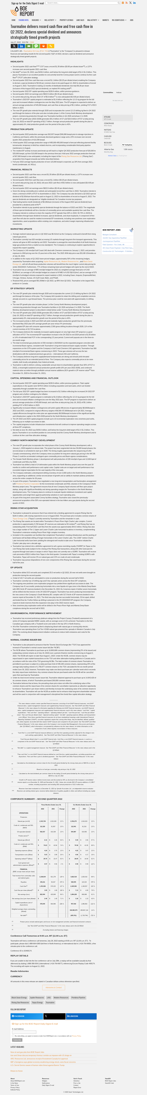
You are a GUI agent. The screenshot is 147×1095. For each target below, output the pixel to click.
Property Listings (66, 20)
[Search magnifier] (118, 2)
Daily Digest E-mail (48, 1085)
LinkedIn (74, 1016)
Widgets (44, 1081)
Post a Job (77, 1083)
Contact (76, 1085)
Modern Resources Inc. (70, 261)
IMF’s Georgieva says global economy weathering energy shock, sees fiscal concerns (43, 1062)
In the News (14, 1083)
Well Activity (49, 20)
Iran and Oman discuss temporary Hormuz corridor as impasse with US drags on (41, 1055)
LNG (49, 998)
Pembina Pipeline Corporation (27, 484)
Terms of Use (15, 1085)
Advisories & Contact (54, 987)
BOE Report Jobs (110, 1081)
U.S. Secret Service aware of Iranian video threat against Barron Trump (38, 1065)
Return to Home (17, 1071)
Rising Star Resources (20, 1002)
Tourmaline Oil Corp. (31, 51)
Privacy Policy (76, 1036)
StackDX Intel (109, 1083)
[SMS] (36, 46)
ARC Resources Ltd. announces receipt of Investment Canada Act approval (39, 1059)
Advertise (76, 1081)
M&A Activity (92, 20)
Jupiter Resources (37, 998)
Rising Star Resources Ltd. (71, 156)
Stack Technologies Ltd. (76, 1092)
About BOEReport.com (18, 1081)
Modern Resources (61, 998)
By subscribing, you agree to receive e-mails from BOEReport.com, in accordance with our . (48, 1036)
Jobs (131, 20)
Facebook (19, 1016)
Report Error (77, 1087)
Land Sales (80, 20)
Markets (106, 20)
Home (13, 20)
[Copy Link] (50, 46)
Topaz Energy (37, 1002)
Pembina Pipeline (78, 998)
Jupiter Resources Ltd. (52, 261)
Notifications (46, 1083)
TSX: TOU (44, 51)
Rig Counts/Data (118, 20)
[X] (14, 46)
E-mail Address (18, 1029)
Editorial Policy (15, 1090)
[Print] (43, 46)
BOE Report (15, 7)
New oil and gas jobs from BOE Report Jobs (27, 1052)
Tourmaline (50, 1002)
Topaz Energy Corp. (20, 519)
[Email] (28, 46)
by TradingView (117, 156)
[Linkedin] (21, 46)
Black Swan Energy (19, 998)
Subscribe (17, 1040)
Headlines (35, 20)
